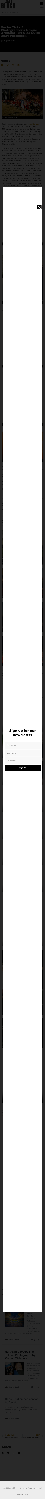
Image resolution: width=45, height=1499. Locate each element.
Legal (26, 1494)
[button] (39, 207)
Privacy (20, 1494)
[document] (22, 749)
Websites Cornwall (35, 1488)
